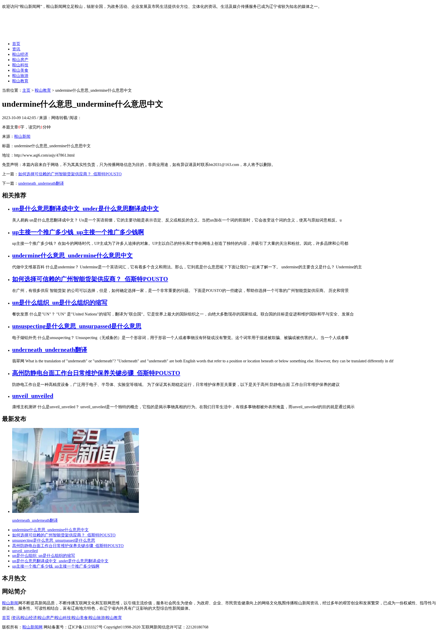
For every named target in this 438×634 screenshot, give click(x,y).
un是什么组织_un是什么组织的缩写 (59, 302)
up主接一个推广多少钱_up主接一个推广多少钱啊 (78, 232)
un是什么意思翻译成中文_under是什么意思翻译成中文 (85, 208)
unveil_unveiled (32, 396)
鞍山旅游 (20, 75)
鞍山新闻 (22, 136)
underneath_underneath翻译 (41, 183)
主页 (26, 90)
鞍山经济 (20, 54)
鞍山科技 (20, 65)
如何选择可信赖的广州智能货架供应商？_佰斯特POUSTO (70, 174)
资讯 (16, 49)
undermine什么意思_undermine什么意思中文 (72, 255)
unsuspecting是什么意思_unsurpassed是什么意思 (76, 326)
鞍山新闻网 (32, 627)
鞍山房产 (20, 60)
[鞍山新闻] (42, 35)
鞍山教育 (20, 81)
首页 (16, 44)
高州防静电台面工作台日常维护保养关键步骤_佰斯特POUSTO (96, 373)
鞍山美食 (20, 70)
